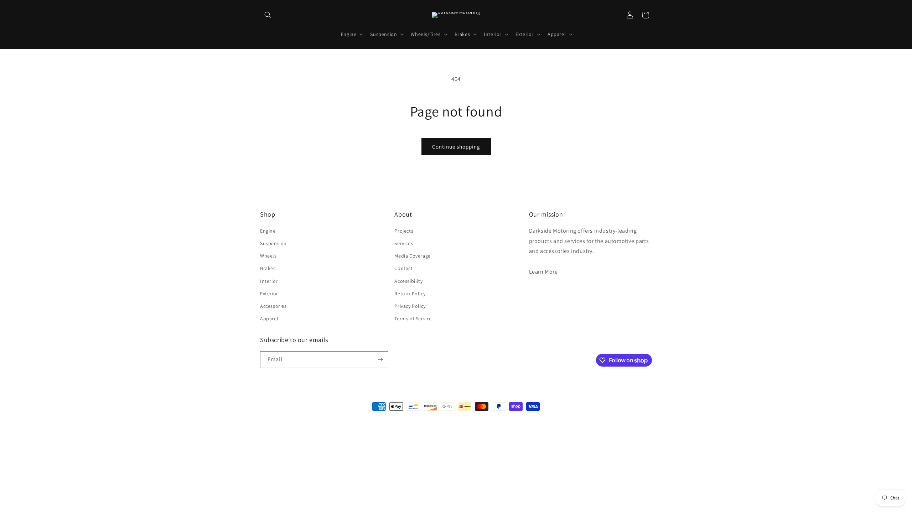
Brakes (268, 268)
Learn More (543, 271)
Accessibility (408, 281)
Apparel (269, 318)
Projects (403, 231)
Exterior (269, 293)
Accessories (273, 306)
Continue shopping (456, 146)
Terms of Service (413, 318)
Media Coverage (412, 256)
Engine (268, 231)
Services (403, 243)
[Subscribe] (380, 359)
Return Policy (409, 293)
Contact (403, 268)
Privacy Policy (409, 306)
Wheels (268, 256)
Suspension (273, 243)
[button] (268, 15)
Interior (269, 281)
